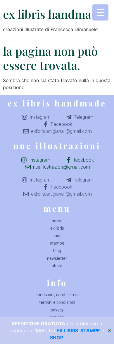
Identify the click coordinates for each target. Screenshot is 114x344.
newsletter (57, 258)
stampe (57, 243)
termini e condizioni (57, 302)
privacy (57, 310)
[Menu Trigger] (100, 12)
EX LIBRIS (67, 330)
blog (57, 250)
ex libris (57, 228)
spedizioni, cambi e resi (57, 294)
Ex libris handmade (53, 14)
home (57, 220)
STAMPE (90, 330)
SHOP (56, 337)
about (57, 265)
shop (57, 235)
